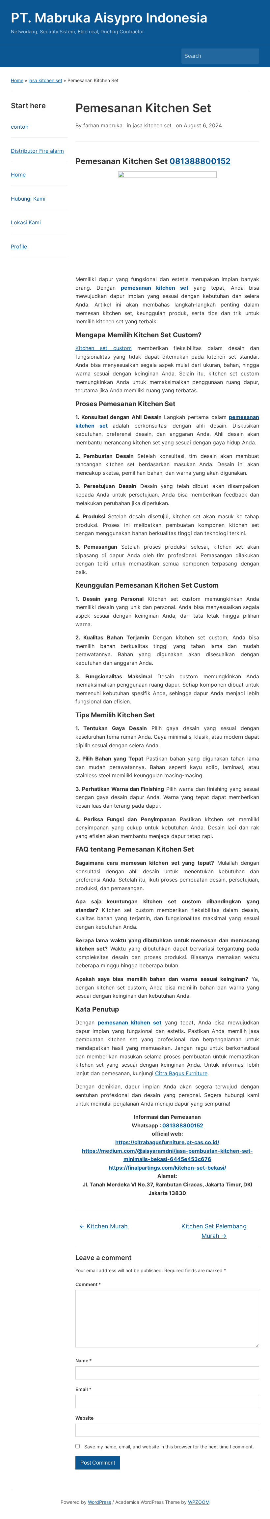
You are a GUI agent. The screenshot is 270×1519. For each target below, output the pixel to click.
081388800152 (200, 161)
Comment (88, 1284)
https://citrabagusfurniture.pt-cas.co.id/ (167, 1142)
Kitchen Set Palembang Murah (214, 1231)
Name (83, 1360)
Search (251, 56)
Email (83, 1389)
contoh (19, 126)
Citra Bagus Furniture (181, 1073)
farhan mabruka (102, 125)
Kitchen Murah (103, 1226)
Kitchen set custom (103, 348)
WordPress (99, 1502)
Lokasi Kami (26, 222)
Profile (19, 246)
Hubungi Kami (28, 198)
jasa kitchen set (45, 80)
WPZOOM (198, 1502)
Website (84, 1418)
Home (17, 80)
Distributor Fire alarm (37, 150)
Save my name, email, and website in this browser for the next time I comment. (169, 1446)
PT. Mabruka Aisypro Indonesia (109, 18)
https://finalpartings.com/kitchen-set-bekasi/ (167, 1167)
